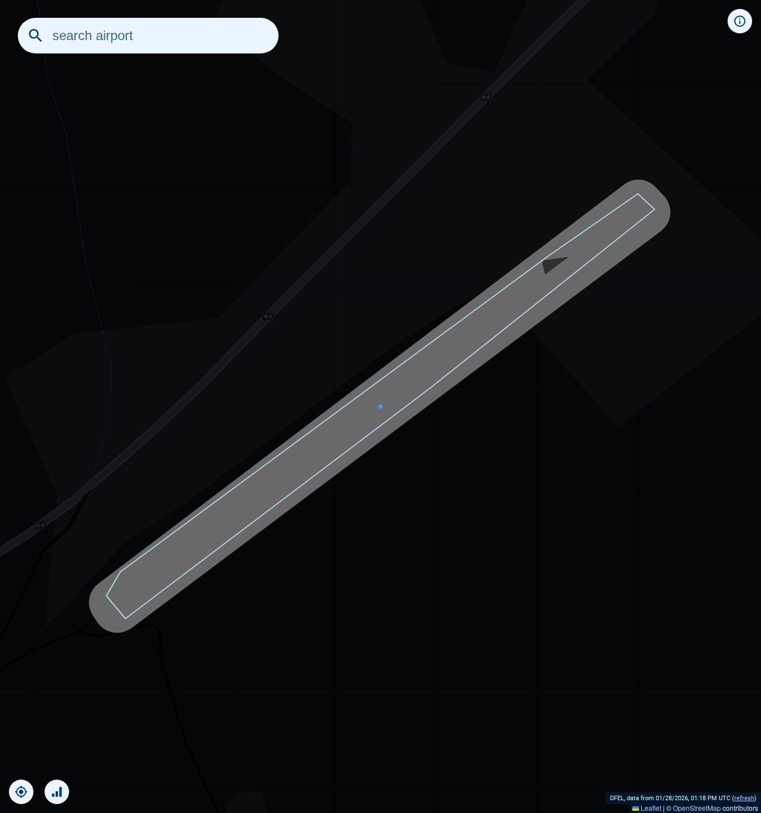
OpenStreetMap (697, 807)
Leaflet (650, 807)
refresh (744, 798)
